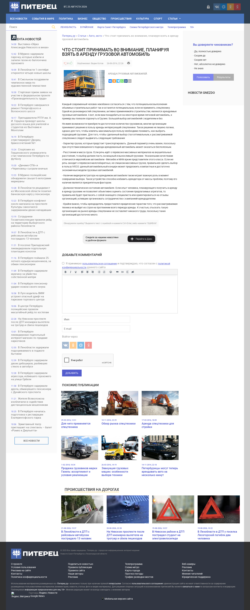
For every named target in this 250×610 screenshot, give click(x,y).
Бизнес (83, 18)
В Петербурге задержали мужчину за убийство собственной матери (29, 274)
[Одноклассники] (230, 6)
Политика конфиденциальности (29, 576)
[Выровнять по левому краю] (82, 272)
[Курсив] (70, 272)
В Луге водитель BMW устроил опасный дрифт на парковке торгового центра (27, 296)
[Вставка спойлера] (127, 272)
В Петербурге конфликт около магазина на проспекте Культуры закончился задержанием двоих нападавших (31, 205)
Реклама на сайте (21, 570)
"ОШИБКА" (152, 223)
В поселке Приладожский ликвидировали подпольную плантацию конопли (30, 248)
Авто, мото (95, 35)
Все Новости (18, 18)
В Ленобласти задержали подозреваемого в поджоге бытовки (30, 350)
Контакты (16, 573)
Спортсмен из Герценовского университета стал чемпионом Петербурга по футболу (30, 154)
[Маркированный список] (99, 272)
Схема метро (132, 567)
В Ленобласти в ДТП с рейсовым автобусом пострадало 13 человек (28, 235)
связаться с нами (191, 586)
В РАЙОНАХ (86, 27)
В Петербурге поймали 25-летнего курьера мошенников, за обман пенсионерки (31, 261)
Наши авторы (75, 573)
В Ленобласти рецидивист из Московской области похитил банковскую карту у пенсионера (31, 191)
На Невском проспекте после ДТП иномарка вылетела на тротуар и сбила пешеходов (30, 322)
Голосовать (203, 77)
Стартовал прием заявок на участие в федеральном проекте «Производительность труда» (31, 95)
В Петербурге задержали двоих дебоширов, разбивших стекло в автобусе (29, 363)
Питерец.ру (68, 35)
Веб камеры (188, 564)
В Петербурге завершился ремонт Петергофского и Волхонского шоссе (30, 108)
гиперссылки (115, 583)
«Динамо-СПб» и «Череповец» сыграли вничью (29, 166)
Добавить (71, 373)
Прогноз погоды (134, 573)
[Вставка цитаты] (117, 272)
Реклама (73, 576)
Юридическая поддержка (196, 576)
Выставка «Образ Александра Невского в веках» (30, 45)
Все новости (31, 440)
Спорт (158, 18)
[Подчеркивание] (75, 272)
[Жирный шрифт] (65, 272)
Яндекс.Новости (48, 592)
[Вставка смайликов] (110, 272)
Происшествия (121, 18)
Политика (66, 18)
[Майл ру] (223, 6)
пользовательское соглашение (99, 263)
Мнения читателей (192, 573)
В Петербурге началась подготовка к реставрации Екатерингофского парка (28, 414)
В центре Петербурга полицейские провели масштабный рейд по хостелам (30, 309)
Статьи (173, 18)
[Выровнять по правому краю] (92, 272)
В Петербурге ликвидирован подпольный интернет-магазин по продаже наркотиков (29, 336)
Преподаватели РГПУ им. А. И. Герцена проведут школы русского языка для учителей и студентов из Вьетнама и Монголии (31, 124)
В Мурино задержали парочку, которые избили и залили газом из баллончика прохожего (28, 58)
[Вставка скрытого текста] (132, 272)
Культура (142, 18)
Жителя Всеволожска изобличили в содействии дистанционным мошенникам (29, 401)
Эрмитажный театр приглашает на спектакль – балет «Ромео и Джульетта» (31, 427)
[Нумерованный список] (104, 272)
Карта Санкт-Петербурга (111, 27)
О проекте (16, 564)
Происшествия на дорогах (92, 489)
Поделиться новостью (80, 564)
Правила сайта (76, 570)
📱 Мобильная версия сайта (117, 598)
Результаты (223, 77)
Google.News (37, 596)
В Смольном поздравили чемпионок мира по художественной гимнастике (30, 82)
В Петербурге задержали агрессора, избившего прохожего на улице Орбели (31, 376)
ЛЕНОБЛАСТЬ (68, 27)
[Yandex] (237, 6)
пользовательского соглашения (147, 583)
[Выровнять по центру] (87, 272)
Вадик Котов (97, 63)
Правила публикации (80, 567)
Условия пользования (23, 567)
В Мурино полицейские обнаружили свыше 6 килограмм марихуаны (31, 178)
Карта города (132, 570)
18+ (192, 27)
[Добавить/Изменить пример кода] (122, 272)
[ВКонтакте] (216, 6)
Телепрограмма (177, 27)
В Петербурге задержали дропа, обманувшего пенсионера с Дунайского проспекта (31, 389)
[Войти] (208, 6)
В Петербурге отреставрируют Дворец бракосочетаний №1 (25, 140)
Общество (99, 18)
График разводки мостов (139, 576)
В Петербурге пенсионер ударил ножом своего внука (29, 285)
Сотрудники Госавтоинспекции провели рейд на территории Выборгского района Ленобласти (31, 221)
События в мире (43, 18)
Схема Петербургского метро (146, 27)
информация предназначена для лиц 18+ (45, 589)
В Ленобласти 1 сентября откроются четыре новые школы (31, 71)
